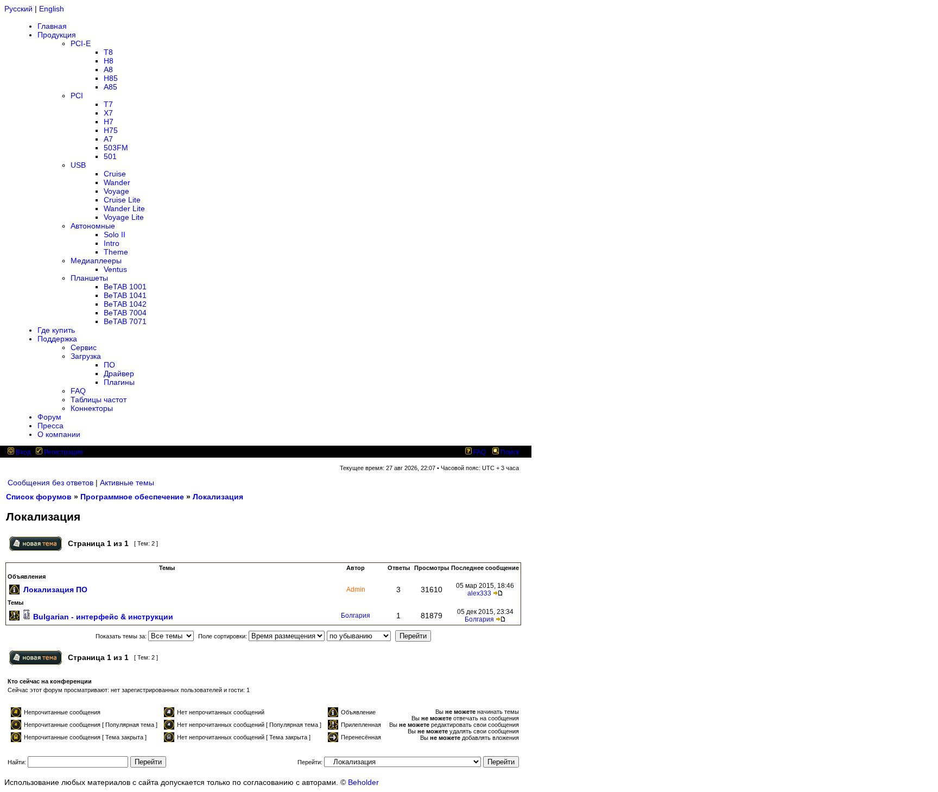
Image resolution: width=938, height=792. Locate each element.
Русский (18, 8)
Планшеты (89, 278)
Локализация (218, 496)
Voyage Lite (124, 217)
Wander (117, 182)
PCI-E (81, 43)
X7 (108, 113)
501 (110, 156)
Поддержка (57, 338)
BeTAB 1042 (125, 304)
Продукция (56, 34)
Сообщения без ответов (50, 482)
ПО (109, 364)
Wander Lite (124, 208)
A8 (108, 69)
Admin (355, 589)
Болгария (355, 615)
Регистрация (62, 452)
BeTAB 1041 (125, 295)
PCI (77, 95)
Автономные (93, 225)
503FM (116, 147)
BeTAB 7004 (125, 312)
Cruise (115, 173)
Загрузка (86, 356)
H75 (111, 130)
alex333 (479, 593)
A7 (108, 139)
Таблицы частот (98, 399)
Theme (116, 252)
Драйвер (119, 373)
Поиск (509, 452)
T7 (108, 104)
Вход (22, 452)
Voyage (116, 191)
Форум (49, 417)
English (51, 8)
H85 (111, 78)
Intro (111, 243)
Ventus (115, 269)
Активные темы (127, 482)
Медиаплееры (96, 260)
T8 (108, 52)
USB (78, 165)
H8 (108, 60)
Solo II (114, 234)
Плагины (119, 382)
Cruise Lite (122, 199)
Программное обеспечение (132, 496)
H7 (108, 121)
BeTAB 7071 (125, 321)
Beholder (363, 782)
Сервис (84, 347)
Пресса (50, 425)
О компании (58, 434)
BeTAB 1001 (125, 286)
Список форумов (39, 496)
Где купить (56, 330)
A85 (110, 87)
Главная (52, 26)
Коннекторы (92, 408)
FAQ (78, 391)
